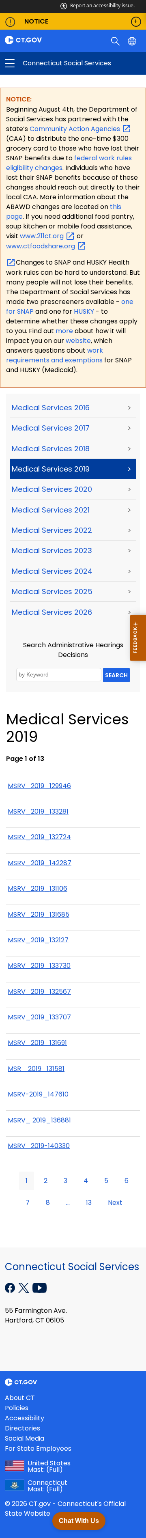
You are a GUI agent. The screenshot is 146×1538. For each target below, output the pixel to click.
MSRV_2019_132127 (38, 940)
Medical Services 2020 (52, 489)
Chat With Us (79, 1520)
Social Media (24, 1438)
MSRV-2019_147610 (38, 1094)
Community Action (76, 129)
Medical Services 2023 (52, 550)
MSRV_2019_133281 (38, 811)
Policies (16, 1408)
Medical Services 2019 (51, 469)
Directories (22, 1428)
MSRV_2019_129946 (39, 786)
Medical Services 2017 (51, 428)
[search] (116, 40)
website (78, 340)
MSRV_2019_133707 (39, 1017)
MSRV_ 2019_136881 (39, 1120)
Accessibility (24, 1418)
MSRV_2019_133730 (39, 965)
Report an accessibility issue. (102, 5)
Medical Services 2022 (52, 530)
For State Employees (38, 1448)
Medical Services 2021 (51, 510)
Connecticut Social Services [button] (41, 63)
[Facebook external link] (11, 1287)
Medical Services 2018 (51, 449)
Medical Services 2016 (51, 408)
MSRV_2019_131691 (37, 1042)
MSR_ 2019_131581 (36, 1068)
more (65, 331)
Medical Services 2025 (52, 591)
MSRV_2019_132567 (39, 991)
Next (115, 1202)
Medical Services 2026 (52, 612)
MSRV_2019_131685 (38, 914)
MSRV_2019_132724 (39, 837)
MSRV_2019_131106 (37, 888)
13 (89, 1202)
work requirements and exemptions (54, 355)
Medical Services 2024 (52, 571)
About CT (20, 1397)
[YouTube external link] (39, 1287)
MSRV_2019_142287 (39, 863)
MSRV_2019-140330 (39, 1145)
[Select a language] (133, 40)
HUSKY (85, 311)
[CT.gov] (36, 40)
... (68, 1202)
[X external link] (24, 1287)
